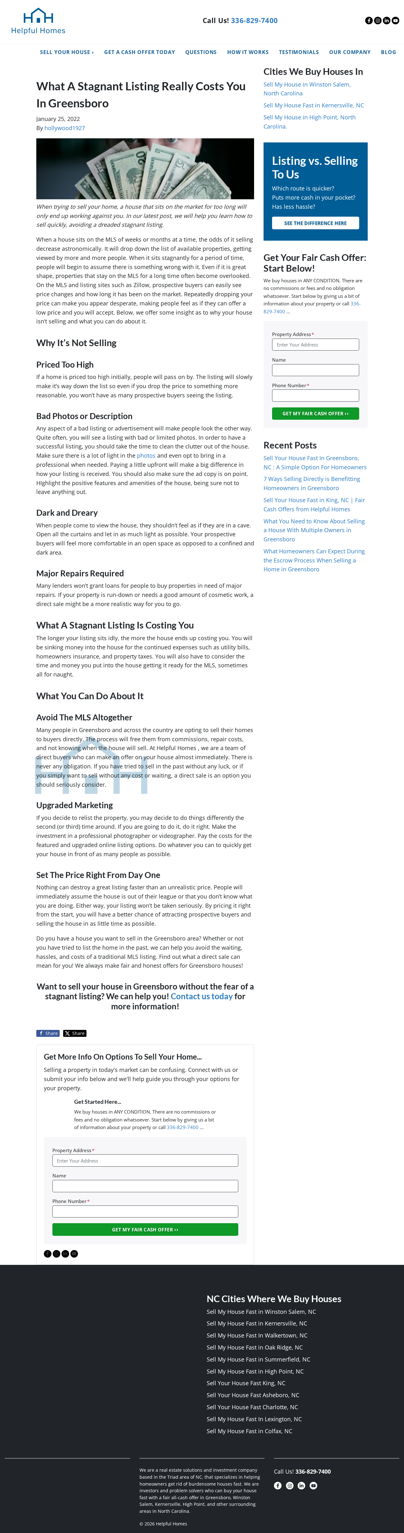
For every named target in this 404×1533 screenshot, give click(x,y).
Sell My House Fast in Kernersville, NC (314, 105)
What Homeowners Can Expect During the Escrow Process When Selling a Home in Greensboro (314, 560)
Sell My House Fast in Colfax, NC (249, 1431)
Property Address (73, 1150)
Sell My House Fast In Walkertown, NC (257, 1335)
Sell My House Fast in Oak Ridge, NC (255, 1347)
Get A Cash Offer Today (139, 52)
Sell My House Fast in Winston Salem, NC (261, 1311)
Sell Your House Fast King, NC (246, 1383)
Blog (388, 52)
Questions (201, 52)
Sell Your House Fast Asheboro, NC (253, 1395)
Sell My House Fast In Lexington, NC (254, 1419)
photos (146, 455)
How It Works (248, 52)
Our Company (350, 52)
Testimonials (299, 52)
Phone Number (71, 1201)
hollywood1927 (65, 128)
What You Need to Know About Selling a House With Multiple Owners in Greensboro (314, 530)
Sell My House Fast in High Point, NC (255, 1371)
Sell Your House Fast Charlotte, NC (252, 1407)
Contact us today (202, 996)
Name (59, 1175)
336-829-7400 (254, 20)
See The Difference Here (315, 223)
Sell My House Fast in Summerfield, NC (258, 1359)
